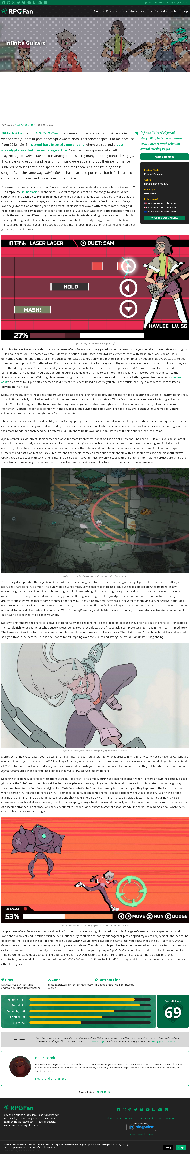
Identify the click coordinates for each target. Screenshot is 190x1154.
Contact (161, 2)
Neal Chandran (24, 124)
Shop (184, 11)
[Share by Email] (109, 1092)
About (150, 2)
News (123, 11)
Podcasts (160, 11)
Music (133, 11)
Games (99, 11)
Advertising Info (147, 1118)
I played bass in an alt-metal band (57, 144)
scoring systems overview (163, 1041)
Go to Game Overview (166, 217)
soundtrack (29, 192)
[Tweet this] (98, 1092)
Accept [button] (181, 1147)
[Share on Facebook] (101, 1092)
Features (146, 11)
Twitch (173, 11)
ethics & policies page (94, 1041)
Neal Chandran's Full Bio (50, 1078)
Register (183, 2)
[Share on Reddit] (105, 1092)
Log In (172, 2)
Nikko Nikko (11, 133)
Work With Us (131, 1118)
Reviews (111, 11)
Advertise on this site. (141, 1134)
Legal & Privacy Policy (166, 1118)
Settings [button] (168, 1147)
